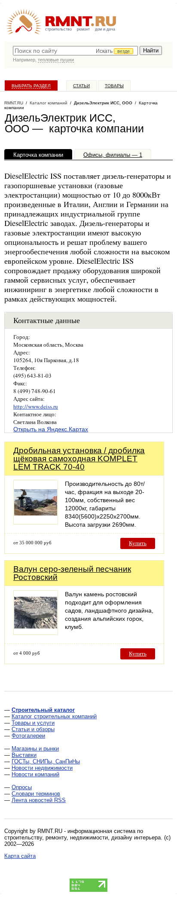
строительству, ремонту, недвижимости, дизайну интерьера (82, 837)
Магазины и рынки (35, 748)
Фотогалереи (28, 735)
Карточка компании (38, 155)
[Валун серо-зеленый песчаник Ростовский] (36, 632)
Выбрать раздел (31, 85)
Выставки (24, 755)
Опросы (22, 787)
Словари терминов (36, 793)
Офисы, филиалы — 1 (112, 155)
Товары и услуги (33, 723)
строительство (58, 29)
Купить (137, 543)
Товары (114, 85)
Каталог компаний (48, 103)
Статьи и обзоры (33, 729)
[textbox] (75, 50)
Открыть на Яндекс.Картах (50, 429)
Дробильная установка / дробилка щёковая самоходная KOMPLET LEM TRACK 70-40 (79, 458)
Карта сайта (20, 856)
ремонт (83, 29)
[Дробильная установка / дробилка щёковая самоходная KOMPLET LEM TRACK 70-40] (36, 522)
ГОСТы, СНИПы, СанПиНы (46, 761)
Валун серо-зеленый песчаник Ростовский (72, 573)
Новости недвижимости (42, 768)
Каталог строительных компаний (54, 716)
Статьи (81, 85)
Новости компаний (35, 774)
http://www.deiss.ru (35, 406)
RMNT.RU (13, 103)
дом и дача (105, 29)
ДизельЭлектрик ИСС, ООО (103, 103)
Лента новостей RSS (39, 800)
